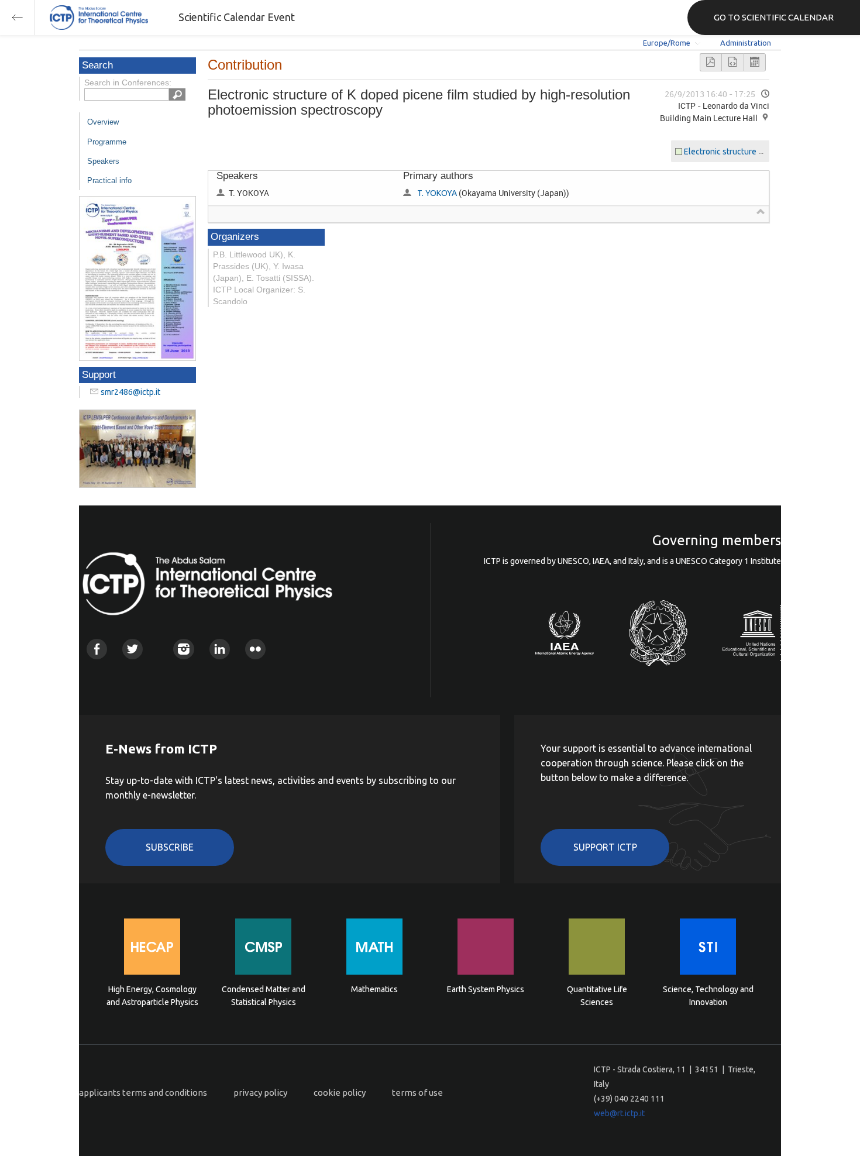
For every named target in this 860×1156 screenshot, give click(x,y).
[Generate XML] (732, 62)
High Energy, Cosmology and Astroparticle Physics (152, 996)
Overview (103, 122)
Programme (106, 141)
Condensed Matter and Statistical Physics (263, 996)
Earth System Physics (485, 989)
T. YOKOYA (437, 193)
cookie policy (340, 1092)
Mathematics (374, 989)
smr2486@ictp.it (130, 392)
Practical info (109, 180)
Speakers (103, 161)
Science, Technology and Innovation (708, 996)
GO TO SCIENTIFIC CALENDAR (774, 17)
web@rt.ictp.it (619, 1113)
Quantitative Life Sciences (597, 996)
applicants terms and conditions (143, 1092)
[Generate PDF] (711, 62)
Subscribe (170, 847)
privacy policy (260, 1092)
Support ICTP (605, 847)
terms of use (417, 1092)
